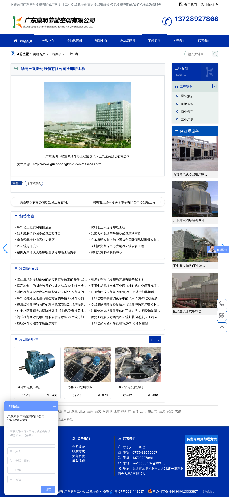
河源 (106, 411)
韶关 (98, 411)
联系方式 (78, 451)
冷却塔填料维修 (62, 420)
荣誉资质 (78, 456)
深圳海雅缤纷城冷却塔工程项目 (39, 233)
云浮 (135, 411)
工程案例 (154, 41)
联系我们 (204, 41)
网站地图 (212, 4)
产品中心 (48, 41)
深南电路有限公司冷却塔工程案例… (45, 202)
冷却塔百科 (74, 41)
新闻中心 (101, 41)
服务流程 (78, 461)
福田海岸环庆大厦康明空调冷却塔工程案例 (46, 252)
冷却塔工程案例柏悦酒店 (34, 227)
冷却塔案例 (34, 183)
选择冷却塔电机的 (80, 387)
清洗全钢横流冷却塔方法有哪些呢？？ (117, 279)
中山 (67, 411)
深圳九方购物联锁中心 (106, 252)
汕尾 (162, 411)
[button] (111, 493)
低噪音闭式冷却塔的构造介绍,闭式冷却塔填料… (124, 292)
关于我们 (190, 4)
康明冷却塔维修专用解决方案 (37, 323)
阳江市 (115, 411)
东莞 (74, 411)
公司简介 (78, 446)
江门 (143, 411)
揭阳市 (126, 411)
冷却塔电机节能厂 (29, 387)
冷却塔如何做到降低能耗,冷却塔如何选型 (119, 323)
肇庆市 (152, 411)
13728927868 (222, 304)
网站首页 (26, 41)
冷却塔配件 (128, 41)
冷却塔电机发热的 (130, 387)
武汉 (170, 411)
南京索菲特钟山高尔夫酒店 (36, 240)
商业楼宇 (187, 112)
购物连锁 (187, 104)
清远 (82, 411)
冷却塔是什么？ (28, 246)
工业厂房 (72, 54)
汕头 (90, 411)
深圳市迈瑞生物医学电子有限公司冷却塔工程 (124, 202)
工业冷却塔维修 (55, 23)
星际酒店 (187, 96)
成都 (178, 411)
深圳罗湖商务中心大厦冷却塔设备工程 (117, 246)
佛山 (59, 411)
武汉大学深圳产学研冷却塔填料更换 (116, 233)
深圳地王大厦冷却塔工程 (108, 227)
